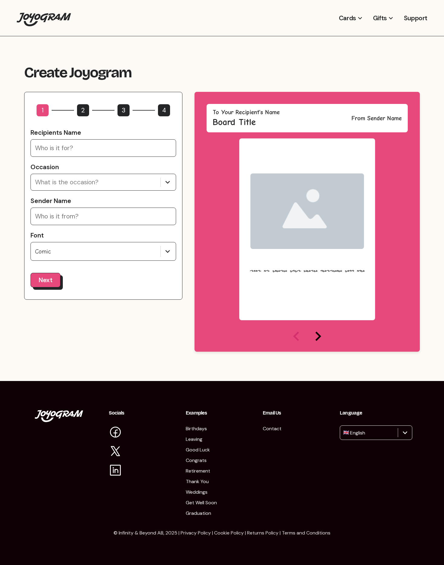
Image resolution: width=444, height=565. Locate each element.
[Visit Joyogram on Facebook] (115, 432)
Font (37, 235)
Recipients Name (56, 132)
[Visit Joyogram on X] (115, 451)
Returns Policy (262, 533)
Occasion (45, 167)
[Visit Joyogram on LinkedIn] (115, 470)
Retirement (198, 471)
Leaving (194, 439)
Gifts (380, 18)
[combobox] (36, 182)
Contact (272, 428)
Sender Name (51, 201)
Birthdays (196, 428)
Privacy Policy (196, 533)
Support (415, 18)
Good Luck (198, 450)
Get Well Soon (201, 502)
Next (45, 280)
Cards (347, 18)
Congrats (196, 460)
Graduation (198, 513)
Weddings (197, 492)
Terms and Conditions (306, 533)
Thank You (197, 481)
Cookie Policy (229, 533)
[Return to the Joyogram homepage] (44, 18)
